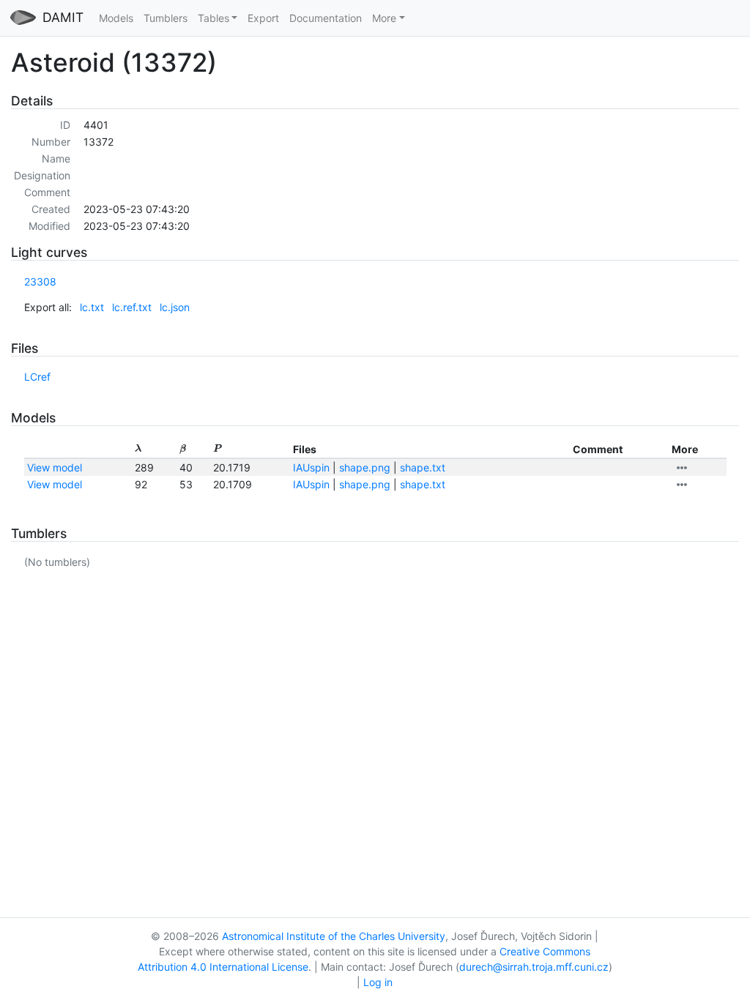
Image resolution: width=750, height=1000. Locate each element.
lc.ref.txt (132, 307)
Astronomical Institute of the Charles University (333, 936)
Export (263, 18)
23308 (40, 281)
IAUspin (311, 467)
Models (116, 18)
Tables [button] (213, 18)
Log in (378, 982)
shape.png (364, 467)
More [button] (384, 18)
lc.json (175, 307)
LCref (37, 376)
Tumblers (166, 18)
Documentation (325, 18)
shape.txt (422, 467)
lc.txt (92, 307)
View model (54, 467)
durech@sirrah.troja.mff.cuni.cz (534, 966)
